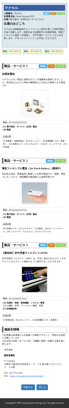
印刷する (28, 387)
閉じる (42, 387)
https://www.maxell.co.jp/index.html (26, 376)
